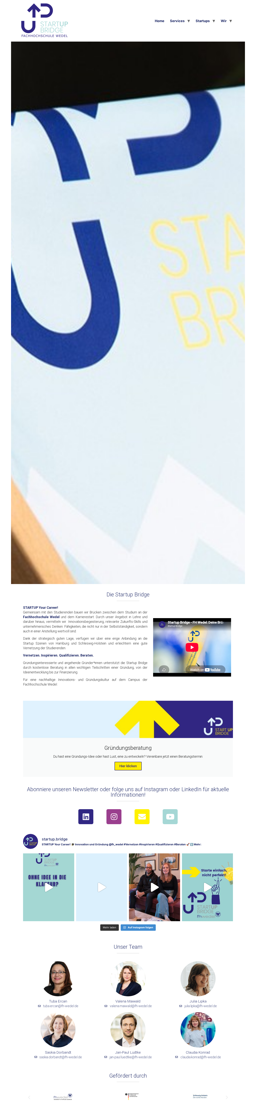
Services (177, 21)
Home (159, 21)
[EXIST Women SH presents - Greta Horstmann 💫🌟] (101, 887)
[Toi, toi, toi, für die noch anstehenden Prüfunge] (48, 887)
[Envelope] (142, 816)
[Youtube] (170, 816)
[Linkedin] (85, 816)
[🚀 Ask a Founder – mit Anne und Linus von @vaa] (154, 887)
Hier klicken (128, 766)
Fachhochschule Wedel (41, 617)
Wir (224, 21)
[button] (29, 1097)
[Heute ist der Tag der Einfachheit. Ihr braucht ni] (207, 887)
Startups (203, 21)
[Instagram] (113, 816)
